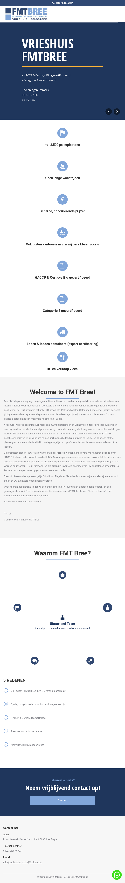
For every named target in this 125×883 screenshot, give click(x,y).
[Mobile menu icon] (120, 14)
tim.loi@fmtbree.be (32, 862)
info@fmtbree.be (12, 862)
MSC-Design (82, 877)
